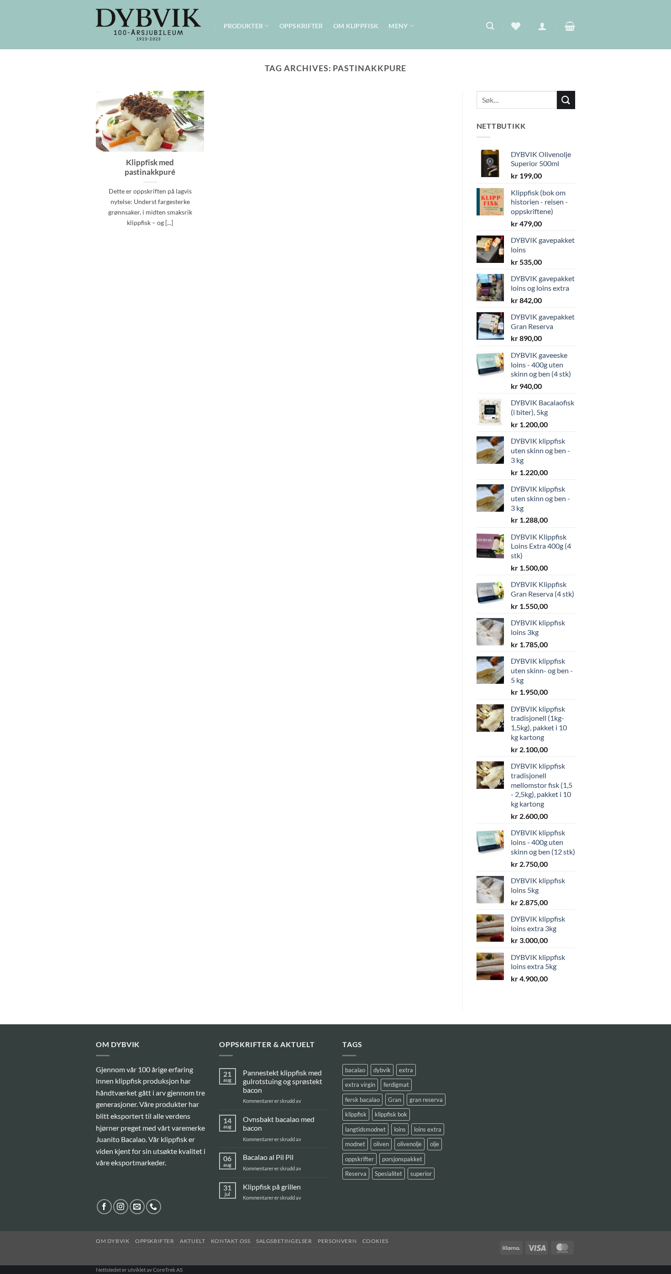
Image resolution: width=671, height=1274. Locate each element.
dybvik (382, 1070)
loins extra (427, 1129)
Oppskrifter (301, 26)
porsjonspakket (402, 1159)
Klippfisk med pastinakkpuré (150, 167)
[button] (542, 26)
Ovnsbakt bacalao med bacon (279, 1123)
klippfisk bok (391, 1114)
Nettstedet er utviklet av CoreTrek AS (139, 1269)
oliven (381, 1144)
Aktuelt (192, 1240)
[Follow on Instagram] (120, 1206)
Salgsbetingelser (284, 1240)
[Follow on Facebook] (104, 1206)
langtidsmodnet (365, 1129)
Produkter (243, 26)
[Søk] (490, 26)
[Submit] (566, 100)
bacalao (355, 1070)
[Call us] (153, 1206)
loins (400, 1129)
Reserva (356, 1173)
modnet (355, 1144)
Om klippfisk (355, 26)
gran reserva (426, 1099)
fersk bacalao (362, 1099)
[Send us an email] (137, 1206)
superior (421, 1173)
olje (434, 1144)
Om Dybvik (113, 1240)
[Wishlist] (515, 26)
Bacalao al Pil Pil (268, 1157)
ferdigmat (396, 1084)
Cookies (375, 1240)
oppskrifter (359, 1159)
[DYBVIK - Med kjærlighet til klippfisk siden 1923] (148, 25)
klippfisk (356, 1114)
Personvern (337, 1240)
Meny (398, 26)
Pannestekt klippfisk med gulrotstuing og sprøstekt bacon (282, 1081)
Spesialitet (388, 1173)
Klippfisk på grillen (272, 1186)
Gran (394, 1099)
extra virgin (360, 1084)
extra (406, 1070)
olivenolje (409, 1144)
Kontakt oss (231, 1240)
